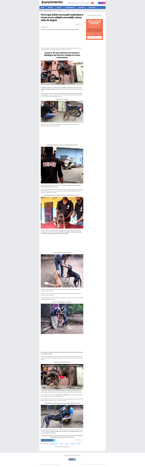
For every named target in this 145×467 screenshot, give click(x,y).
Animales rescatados (47, 10)
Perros (54, 10)
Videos (59, 10)
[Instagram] (72, 459)
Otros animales (69, 7)
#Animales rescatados (53, 443)
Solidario (81, 7)
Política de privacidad (102, 464)
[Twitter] (75, 459)
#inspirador (73, 443)
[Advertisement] (62, 39)
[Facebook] (70, 459)
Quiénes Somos (93, 464)
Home (40, 10)
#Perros (61, 443)
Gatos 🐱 (59, 7)
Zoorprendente (42, 464)
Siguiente (78, 24)
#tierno (79, 443)
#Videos (67, 443)
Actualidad (91, 7)
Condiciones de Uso (85, 464)
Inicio (42, 7)
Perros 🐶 (50, 7)
